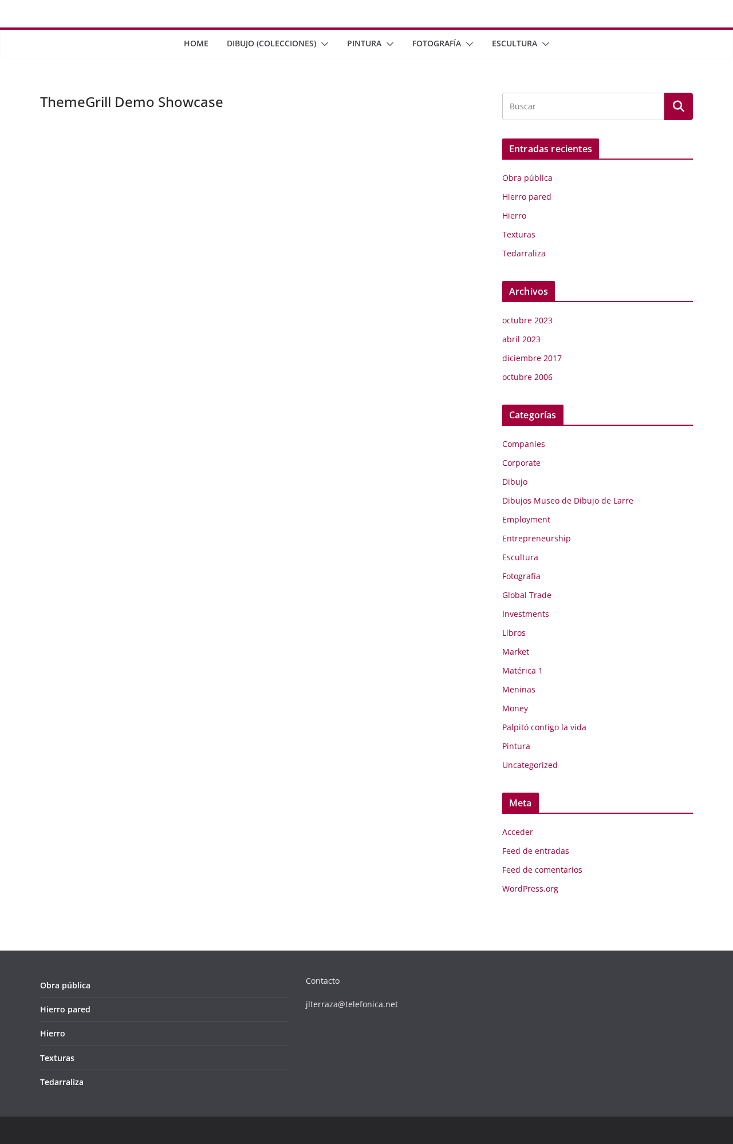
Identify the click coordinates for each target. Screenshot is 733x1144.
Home (196, 43)
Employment (526, 519)
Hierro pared (526, 196)
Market (515, 651)
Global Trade (526, 594)
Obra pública (527, 177)
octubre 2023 (527, 320)
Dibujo (514, 481)
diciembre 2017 (532, 358)
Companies (523, 443)
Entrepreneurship (536, 538)
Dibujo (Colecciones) (271, 43)
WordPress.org (530, 888)
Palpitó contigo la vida (544, 727)
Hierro (514, 215)
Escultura (514, 43)
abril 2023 (521, 339)
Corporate (521, 462)
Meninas (518, 689)
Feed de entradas (535, 850)
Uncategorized (530, 764)
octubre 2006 (527, 376)
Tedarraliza (524, 253)
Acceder (517, 831)
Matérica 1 (522, 670)
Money (515, 708)
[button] (322, 44)
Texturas (518, 234)
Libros (514, 632)
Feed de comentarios (542, 869)
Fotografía (436, 43)
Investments (525, 613)
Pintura (364, 43)
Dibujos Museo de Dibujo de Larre (567, 500)
